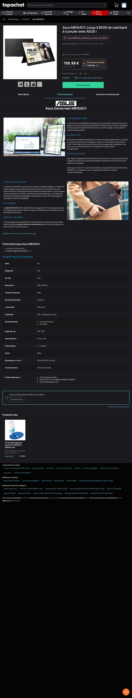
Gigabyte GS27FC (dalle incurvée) (56, 489)
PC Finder (83, 13)
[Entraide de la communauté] (126, 692)
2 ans (29, 251)
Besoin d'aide (116, 13)
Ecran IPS (77, 468)
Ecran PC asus (53, 498)
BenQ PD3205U (47, 481)
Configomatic (32, 13)
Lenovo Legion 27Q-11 (11, 489)
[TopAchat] (13, 5)
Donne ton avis (17, 399)
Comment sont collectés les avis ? (119, 407)
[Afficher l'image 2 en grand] (26, 84)
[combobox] (125, 5)
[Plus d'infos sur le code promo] (97, 65)
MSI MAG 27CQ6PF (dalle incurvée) (31, 489)
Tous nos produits (9, 13)
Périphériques (13, 19)
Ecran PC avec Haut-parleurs (109, 468)
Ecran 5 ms (50, 468)
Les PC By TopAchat (48, 13)
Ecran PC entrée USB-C (64, 468)
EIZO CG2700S (59, 481)
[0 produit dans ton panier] (116, 5)
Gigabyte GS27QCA (24, 493)
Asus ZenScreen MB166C (30, 481)
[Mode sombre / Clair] (128, 13)
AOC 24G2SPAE (71, 481)
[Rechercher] (104, 5)
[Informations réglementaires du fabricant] (20, 377)
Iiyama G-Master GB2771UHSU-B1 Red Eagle (47, 493)
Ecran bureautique (38, 468)
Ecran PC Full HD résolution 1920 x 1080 (16, 468)
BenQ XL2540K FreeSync (12, 481)
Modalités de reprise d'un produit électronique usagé (19, 233)
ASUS (87, 498)
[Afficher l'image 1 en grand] (20, 84)
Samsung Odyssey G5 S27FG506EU (76, 493)
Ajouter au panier (83, 85)
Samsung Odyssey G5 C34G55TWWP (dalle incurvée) (87, 489)
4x (86, 73)
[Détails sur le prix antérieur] (63, 54)
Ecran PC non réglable (90, 468)
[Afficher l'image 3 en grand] (33, 84)
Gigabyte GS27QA (10, 493)
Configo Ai (70, 13)
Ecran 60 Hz (8, 473)
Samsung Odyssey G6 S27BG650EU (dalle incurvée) (96, 481)
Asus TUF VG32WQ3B (114, 489)
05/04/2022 (16, 501)
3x (80, 73)
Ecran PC (25, 19)
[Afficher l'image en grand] (30, 52)
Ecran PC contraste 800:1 (22, 473)
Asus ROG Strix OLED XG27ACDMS (102, 493)
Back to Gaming (99, 13)
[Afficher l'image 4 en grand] (39, 84)
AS (120, 498)
